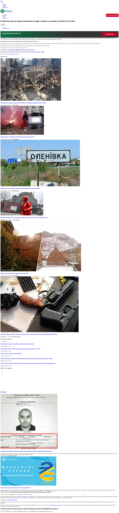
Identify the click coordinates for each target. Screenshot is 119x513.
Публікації (3, 392)
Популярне (5, 7)
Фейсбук (32, 51)
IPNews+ (21, 494)
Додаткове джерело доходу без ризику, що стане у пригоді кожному (15, 487)
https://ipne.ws (32, 496)
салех (14, 54)
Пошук (1, 2)
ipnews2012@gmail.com (12, 499)
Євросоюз (5, 18)
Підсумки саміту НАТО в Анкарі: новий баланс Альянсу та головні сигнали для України (20, 348)
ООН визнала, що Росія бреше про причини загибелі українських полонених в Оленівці (20, 188)
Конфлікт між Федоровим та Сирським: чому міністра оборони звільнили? (17, 343)
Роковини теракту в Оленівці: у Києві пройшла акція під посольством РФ (17, 136)
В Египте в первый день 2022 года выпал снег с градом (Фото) (14, 273)
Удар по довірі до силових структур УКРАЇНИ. (10, 353)
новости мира (10, 54)
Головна (4, 14)
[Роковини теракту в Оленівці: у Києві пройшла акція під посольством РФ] (22, 134)
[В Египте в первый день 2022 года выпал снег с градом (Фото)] (40, 270)
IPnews (24, 496)
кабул (5, 54)
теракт (17, 54)
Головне (4, 5)
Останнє (5, 341)
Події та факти (6, 28)
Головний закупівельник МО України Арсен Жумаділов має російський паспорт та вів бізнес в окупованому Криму (26, 451)
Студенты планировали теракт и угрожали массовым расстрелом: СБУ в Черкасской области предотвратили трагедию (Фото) (29, 334)
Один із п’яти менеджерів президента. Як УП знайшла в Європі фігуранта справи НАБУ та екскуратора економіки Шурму (28, 363)
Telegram (43, 51)
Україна (4, 15)
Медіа (4, 6)
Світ (4, 16)
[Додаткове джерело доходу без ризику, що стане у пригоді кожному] (28, 485)
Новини (4, 4)
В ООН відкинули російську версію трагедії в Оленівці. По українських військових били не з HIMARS (23, 102)
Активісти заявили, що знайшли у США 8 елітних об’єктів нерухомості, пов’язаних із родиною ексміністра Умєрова (26, 358)
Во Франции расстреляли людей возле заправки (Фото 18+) (22, 49)
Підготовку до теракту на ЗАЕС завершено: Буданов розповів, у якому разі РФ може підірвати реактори (23, 217)
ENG (1, 1)
